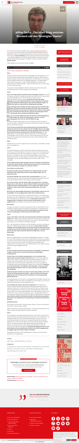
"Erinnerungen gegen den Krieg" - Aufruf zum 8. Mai (64, 52)
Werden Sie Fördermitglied (36, 423)
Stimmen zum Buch (62, 324)
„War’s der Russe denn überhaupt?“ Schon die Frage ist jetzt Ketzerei (64, 150)
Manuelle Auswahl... (58, 440)
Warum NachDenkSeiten (14, 417)
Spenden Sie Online (35, 425)
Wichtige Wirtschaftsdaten (63, 207)
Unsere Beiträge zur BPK (63, 232)
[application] (28, 67)
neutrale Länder (45, 346)
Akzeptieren (73, 440)
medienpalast (41, 441)
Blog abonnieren (64, 90)
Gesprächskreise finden (42, 400)
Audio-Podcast (10, 341)
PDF (8, 112)
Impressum (11, 431)
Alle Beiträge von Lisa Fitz (63, 107)
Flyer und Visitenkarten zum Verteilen (64, 214)
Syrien (17, 351)
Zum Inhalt (60, 368)
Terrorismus (29, 341)
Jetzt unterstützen (70, 2)
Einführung (60, 370)
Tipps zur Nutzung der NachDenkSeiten (13, 422)
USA (25, 351)
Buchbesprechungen (62, 376)
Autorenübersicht (64, 251)
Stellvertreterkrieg (11, 351)
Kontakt (10, 429)
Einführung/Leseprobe (62, 321)
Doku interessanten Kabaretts (64, 198)
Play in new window (17, 70)
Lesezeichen (60, 319)
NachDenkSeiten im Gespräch (64, 116)
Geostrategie (35, 346)
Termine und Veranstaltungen (64, 72)
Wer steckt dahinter (13, 419)
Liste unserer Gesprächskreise (64, 74)
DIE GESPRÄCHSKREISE (39, 395)
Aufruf (59, 69)
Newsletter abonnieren (64, 84)
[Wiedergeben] (8, 67)
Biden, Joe (14, 346)
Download (26, 70)
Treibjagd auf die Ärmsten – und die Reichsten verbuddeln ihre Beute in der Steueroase (64, 162)
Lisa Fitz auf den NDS (64, 95)
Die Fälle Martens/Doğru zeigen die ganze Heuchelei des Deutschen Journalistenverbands (64, 167)
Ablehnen (68, 440)
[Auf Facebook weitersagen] (8, 117)
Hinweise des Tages (20, 380)
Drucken (8, 108)
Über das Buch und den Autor (64, 365)
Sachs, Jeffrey (29, 348)
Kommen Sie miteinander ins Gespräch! (39, 396)
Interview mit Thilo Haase (63, 77)
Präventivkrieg (17, 348)
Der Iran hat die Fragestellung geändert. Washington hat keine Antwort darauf (64, 156)
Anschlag (9, 346)
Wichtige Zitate (61, 205)
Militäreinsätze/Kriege (20, 341)
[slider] (47, 67)
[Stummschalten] (44, 67)
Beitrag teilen (8, 104)
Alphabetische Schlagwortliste (64, 222)
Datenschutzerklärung (13, 433)
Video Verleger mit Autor (63, 373)
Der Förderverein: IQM (35, 417)
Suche (77, 2)
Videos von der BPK (61, 235)
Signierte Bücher (61, 329)
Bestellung (60, 327)
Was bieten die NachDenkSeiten (64, 59)
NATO (39, 346)
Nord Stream (10, 348)
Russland (23, 348)
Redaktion (43, 47)
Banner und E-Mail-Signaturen (12, 426)
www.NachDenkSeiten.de (14, 440)
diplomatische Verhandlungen (24, 346)
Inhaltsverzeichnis (61, 316)
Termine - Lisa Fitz (61, 110)
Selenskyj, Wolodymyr (38, 348)
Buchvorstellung (61, 282)
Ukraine (21, 351)
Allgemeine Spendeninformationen (35, 420)
